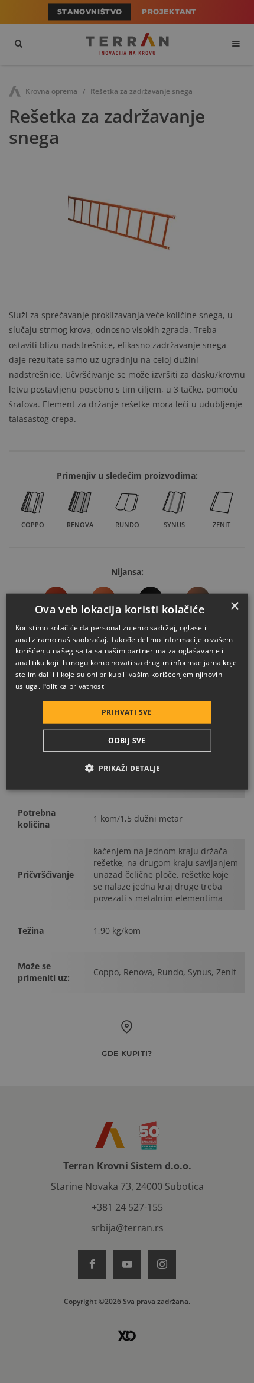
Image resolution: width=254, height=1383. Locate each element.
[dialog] (127, 691)
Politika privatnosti (74, 686)
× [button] (234, 605)
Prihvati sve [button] (127, 712)
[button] (126, 768)
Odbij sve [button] (127, 740)
